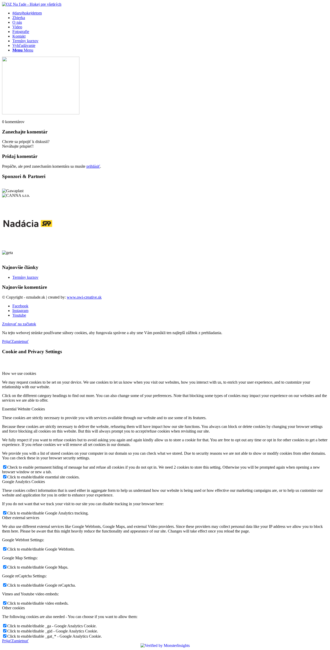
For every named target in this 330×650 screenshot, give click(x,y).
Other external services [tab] (20, 518)
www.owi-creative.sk (84, 297)
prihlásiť (93, 166)
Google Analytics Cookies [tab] (23, 481)
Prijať (6, 341)
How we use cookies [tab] (19, 373)
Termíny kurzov (25, 277)
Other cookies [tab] (13, 608)
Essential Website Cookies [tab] (23, 409)
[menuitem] (170, 13)
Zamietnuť (20, 341)
